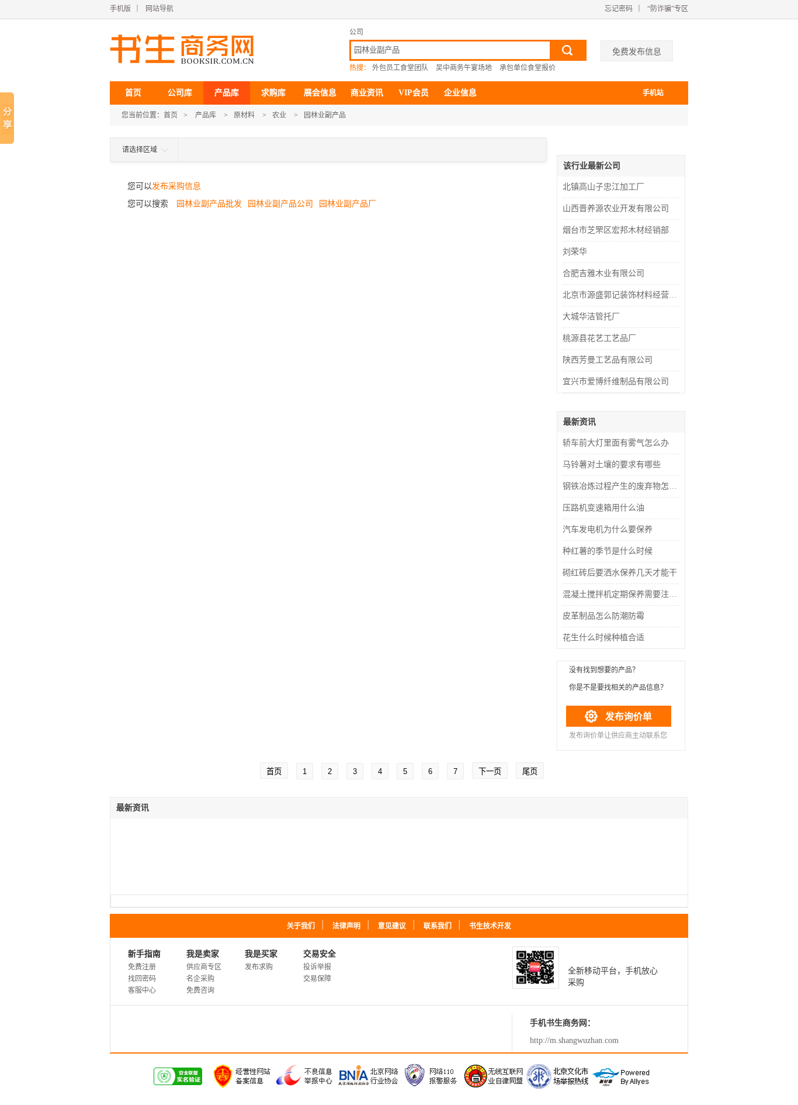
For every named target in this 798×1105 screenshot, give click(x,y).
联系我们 (438, 926)
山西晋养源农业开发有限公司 (616, 208)
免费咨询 (200, 990)
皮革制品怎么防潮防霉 (603, 616)
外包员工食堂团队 (400, 68)
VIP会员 (413, 92)
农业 (279, 115)
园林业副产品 (325, 115)
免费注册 (142, 967)
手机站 (653, 93)
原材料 (244, 115)
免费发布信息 (636, 51)
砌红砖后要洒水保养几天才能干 (620, 572)
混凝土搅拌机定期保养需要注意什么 (622, 594)
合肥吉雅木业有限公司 (603, 273)
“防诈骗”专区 (667, 9)
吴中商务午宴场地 (464, 68)
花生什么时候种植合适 (603, 637)
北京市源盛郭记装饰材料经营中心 (622, 295)
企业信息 (460, 92)
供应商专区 (203, 967)
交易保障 (317, 979)
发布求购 (259, 967)
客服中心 (142, 990)
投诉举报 (317, 967)
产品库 (226, 92)
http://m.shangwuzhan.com (574, 1040)
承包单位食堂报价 (527, 68)
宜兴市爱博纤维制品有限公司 (616, 381)
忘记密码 (619, 9)
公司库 (180, 92)
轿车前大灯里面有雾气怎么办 (616, 442)
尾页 (529, 771)
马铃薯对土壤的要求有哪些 (612, 464)
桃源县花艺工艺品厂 (599, 338)
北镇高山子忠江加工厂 (603, 186)
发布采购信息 (176, 186)
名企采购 (200, 979)
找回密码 (142, 979)
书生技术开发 (490, 926)
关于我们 (301, 926)
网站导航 (159, 9)
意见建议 (392, 926)
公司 (356, 32)
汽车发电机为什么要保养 (608, 529)
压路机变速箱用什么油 (603, 507)
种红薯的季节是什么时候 (608, 551)
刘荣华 (575, 251)
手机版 (120, 9)
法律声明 (346, 926)
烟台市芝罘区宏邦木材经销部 (616, 230)
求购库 (273, 92)
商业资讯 (367, 92)
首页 (133, 92)
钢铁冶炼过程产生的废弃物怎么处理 (622, 486)
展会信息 (320, 92)
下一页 (489, 771)
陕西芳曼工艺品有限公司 (608, 359)
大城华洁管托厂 (591, 316)
